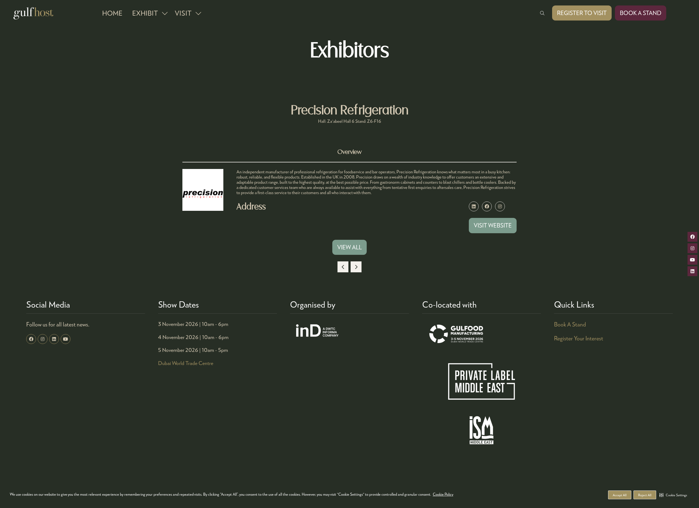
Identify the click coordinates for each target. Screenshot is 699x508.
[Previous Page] (342, 266)
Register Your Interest (578, 338)
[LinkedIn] (54, 339)
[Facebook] (31, 339)
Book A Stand (570, 324)
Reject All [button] (644, 495)
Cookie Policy (443, 494)
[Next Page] (356, 266)
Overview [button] (349, 152)
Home (112, 13)
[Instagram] (43, 339)
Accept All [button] (620, 495)
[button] (673, 495)
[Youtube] (65, 339)
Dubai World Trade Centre (185, 363)
